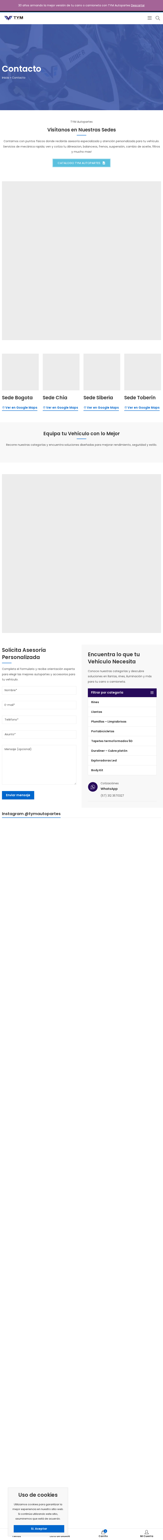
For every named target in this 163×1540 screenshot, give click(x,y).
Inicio (5, 78)
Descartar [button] (138, 5)
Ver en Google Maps (21, 408)
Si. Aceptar (39, 1529)
